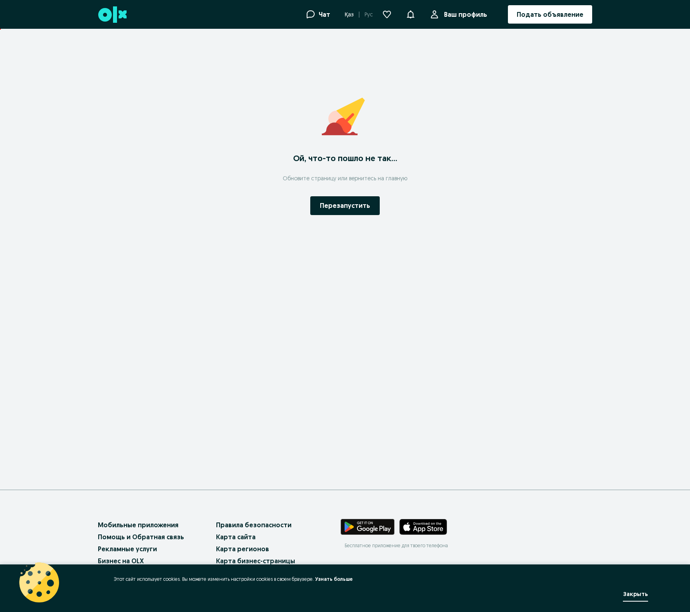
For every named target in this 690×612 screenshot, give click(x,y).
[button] (410, 14)
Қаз (349, 14)
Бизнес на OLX (121, 561)
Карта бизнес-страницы (255, 561)
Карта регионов (242, 549)
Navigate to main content (44, 33)
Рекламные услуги (127, 549)
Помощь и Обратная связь (141, 537)
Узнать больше (334, 579)
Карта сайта (236, 537)
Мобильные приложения (138, 525)
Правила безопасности (253, 525)
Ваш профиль (465, 14)
